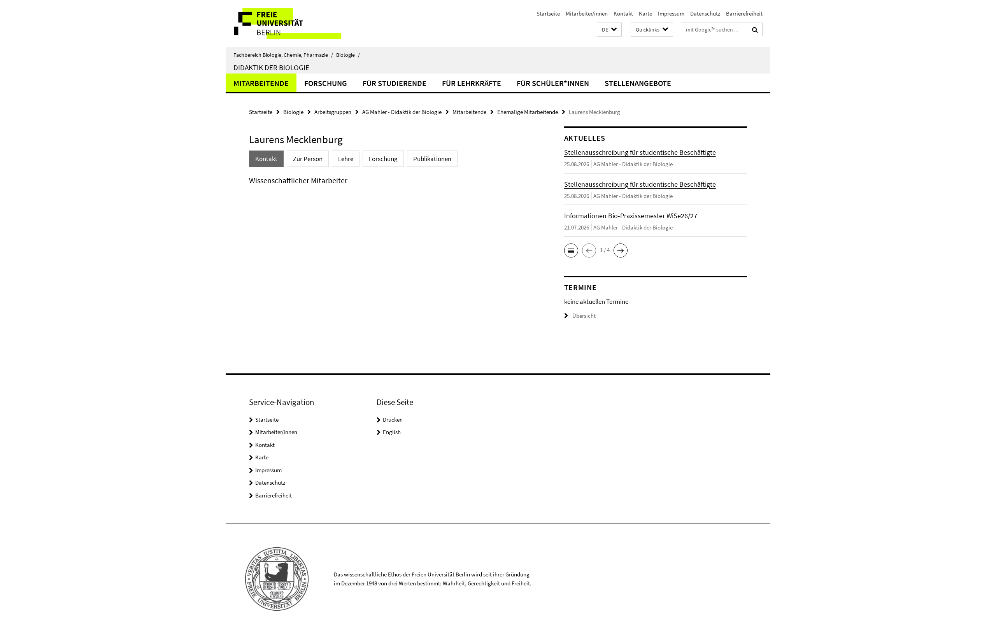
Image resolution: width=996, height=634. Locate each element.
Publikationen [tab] (432, 158)
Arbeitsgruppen (332, 112)
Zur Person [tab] (308, 158)
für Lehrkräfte (471, 83)
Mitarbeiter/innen (587, 13)
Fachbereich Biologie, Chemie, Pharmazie (283, 55)
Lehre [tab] (345, 158)
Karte (645, 13)
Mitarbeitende (261, 83)
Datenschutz (705, 13)
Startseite (548, 13)
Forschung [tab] (383, 158)
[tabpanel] (392, 188)
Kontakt (623, 13)
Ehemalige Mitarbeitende (527, 112)
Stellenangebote (638, 83)
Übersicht (584, 315)
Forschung (325, 83)
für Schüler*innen (553, 83)
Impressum (671, 13)
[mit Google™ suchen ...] (755, 29)
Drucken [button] (393, 419)
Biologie (348, 55)
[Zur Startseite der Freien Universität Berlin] (291, 23)
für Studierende (394, 83)
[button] (609, 30)
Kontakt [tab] (266, 158)
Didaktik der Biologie (271, 67)
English (392, 432)
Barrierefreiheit (744, 13)
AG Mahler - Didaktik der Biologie (402, 112)
